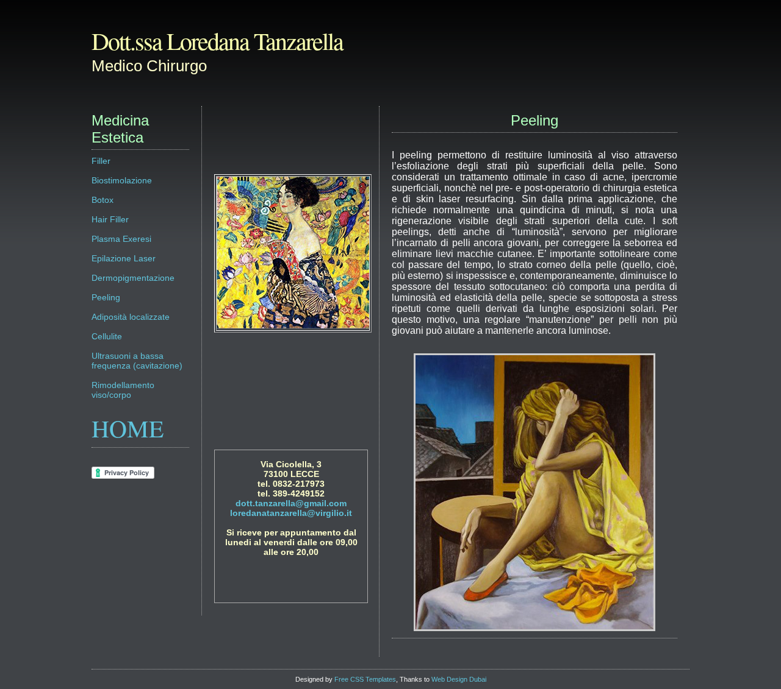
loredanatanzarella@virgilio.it (291, 513)
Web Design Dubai (458, 679)
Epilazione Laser (124, 258)
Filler (101, 161)
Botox (102, 200)
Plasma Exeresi (121, 239)
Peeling (106, 297)
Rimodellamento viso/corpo (123, 390)
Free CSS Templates (365, 679)
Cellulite (107, 336)
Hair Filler (110, 219)
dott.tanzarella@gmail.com (291, 503)
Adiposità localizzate (131, 317)
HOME (128, 428)
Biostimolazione (122, 180)
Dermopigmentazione (133, 278)
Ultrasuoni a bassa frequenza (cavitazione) (137, 360)
